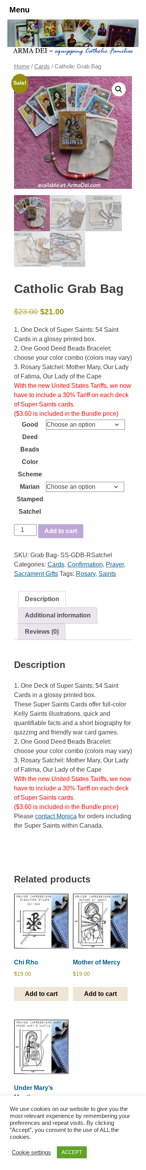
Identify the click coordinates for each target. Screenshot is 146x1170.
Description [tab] (42, 599)
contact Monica (56, 816)
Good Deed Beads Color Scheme (30, 449)
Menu (19, 9)
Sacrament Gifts (36, 573)
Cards (42, 66)
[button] (119, 89)
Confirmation (85, 564)
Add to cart (60, 531)
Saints (107, 573)
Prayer (115, 564)
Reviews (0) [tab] (42, 631)
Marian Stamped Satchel (30, 499)
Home (22, 66)
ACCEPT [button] (72, 1152)
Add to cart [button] (41, 993)
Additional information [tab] (58, 615)
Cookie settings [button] (31, 1152)
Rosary (85, 573)
